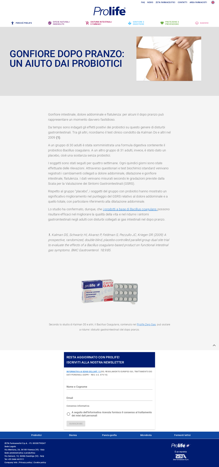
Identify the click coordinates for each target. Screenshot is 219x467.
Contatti (182, 2)
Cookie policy (40, 462)
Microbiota (146, 435)
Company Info (11, 462)
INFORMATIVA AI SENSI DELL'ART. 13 (84, 371)
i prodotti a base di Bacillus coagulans (130, 209)
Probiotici (36, 435)
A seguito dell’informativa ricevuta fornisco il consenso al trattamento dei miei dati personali (112, 414)
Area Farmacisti (198, 2)
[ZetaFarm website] (181, 460)
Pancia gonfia (109, 435)
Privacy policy (26, 462)
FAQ (143, 2)
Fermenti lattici (182, 435)
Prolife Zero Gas (146, 324)
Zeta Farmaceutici (165, 2)
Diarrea (73, 435)
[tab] (21, 23)
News (150, 2)
